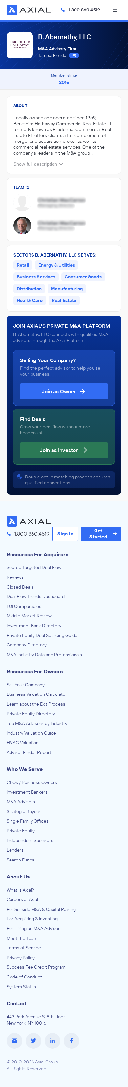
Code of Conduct (24, 977)
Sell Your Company (26, 685)
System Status (21, 987)
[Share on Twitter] (33, 1041)
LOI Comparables (24, 606)
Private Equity (21, 831)
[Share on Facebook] (71, 1041)
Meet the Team (22, 938)
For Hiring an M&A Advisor (33, 928)
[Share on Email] (14, 1041)
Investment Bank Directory (34, 625)
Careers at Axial (22, 899)
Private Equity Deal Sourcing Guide (42, 635)
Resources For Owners (35, 671)
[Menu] (114, 9)
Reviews (15, 577)
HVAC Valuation (23, 742)
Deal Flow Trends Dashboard (36, 596)
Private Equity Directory (31, 714)
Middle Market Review (29, 616)
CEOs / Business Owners (32, 782)
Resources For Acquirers (37, 554)
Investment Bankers (27, 792)
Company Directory (27, 645)
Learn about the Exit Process (36, 704)
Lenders (15, 850)
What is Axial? (20, 890)
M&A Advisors (21, 802)
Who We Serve (25, 769)
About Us (18, 876)
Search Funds (20, 860)
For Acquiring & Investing (32, 919)
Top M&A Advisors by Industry (37, 723)
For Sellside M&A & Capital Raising (41, 909)
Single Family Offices (28, 821)
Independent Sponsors (30, 840)
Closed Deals (20, 587)
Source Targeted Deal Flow (34, 567)
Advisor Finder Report (29, 752)
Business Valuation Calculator (37, 694)
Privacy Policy (21, 958)
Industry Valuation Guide (31, 733)
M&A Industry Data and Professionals (44, 655)
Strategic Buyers (24, 811)
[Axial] (30, 10)
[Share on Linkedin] (52, 1041)
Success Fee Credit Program (36, 967)
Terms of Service (24, 948)
